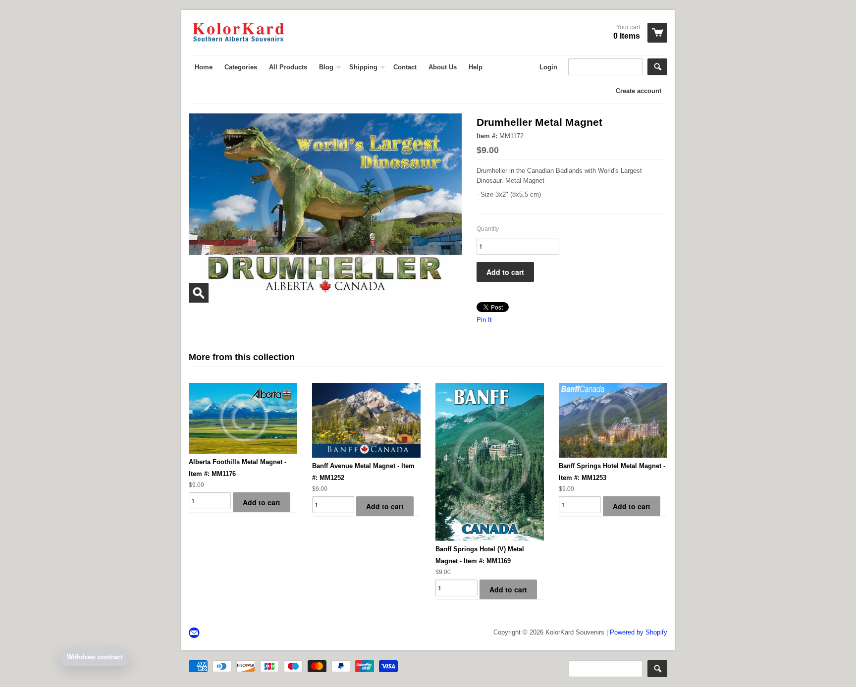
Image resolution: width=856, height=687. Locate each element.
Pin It (484, 319)
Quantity (488, 228)
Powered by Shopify (638, 632)
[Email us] (195, 633)
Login (548, 67)
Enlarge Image (199, 293)
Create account (638, 91)
